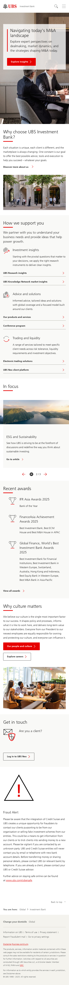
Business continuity (20, 944)
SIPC (22, 965)
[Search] (56, 6)
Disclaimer (7, 944)
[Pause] (31, 474)
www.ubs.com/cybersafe (19, 880)
